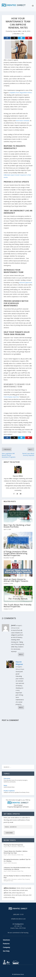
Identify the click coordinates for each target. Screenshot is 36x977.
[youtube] (19, 970)
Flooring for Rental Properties (13, 845)
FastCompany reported (11, 397)
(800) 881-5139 (18, 914)
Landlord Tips (21, 846)
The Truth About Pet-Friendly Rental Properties (18, 605)
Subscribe (9, 833)
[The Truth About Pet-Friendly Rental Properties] (18, 594)
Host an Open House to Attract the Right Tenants (16, 580)
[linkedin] (18, 970)
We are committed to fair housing (18, 932)
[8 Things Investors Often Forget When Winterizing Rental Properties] (18, 540)
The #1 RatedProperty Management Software (18, 803)
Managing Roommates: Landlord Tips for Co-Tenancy (17, 860)
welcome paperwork (25, 282)
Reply (21, 654)
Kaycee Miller (17, 31)
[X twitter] (15, 970)
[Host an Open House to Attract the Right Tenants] (18, 568)
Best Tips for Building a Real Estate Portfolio (17, 526)
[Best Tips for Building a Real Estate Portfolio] (18, 513)
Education (17, 33)
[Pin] (28, 38)
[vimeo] (21, 970)
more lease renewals (22, 120)
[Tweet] (14, 38)
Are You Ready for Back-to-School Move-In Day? (17, 876)
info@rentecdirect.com (18, 919)
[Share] (7, 38)
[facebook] (16, 970)
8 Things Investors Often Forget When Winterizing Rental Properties (15, 553)
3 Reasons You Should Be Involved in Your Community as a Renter (17, 868)
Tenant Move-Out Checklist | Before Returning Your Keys (15, 852)
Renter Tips (20, 855)
